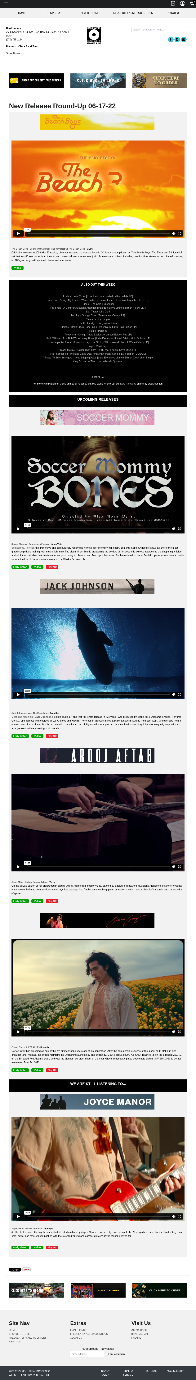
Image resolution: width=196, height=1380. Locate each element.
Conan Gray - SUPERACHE (24, 1047)
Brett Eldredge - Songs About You (98, 323)
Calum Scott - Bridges (98, 319)
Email (137, 1337)
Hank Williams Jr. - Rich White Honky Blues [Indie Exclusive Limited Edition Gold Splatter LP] (98, 338)
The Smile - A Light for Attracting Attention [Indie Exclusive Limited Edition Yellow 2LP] (98, 307)
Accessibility (175, 1371)
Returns (151, 1371)
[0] (192, 5)
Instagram (141, 1334)
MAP (9, 35)
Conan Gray (18, 1051)
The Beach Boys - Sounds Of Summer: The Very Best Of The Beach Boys (48, 249)
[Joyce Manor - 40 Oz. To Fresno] (98, 1102)
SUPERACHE (162, 1058)
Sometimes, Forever (22, 547)
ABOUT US (174, 13)
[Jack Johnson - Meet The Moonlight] (98, 587)
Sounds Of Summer (103, 252)
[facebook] (170, 39)
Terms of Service (128, 1373)
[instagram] (177, 39)
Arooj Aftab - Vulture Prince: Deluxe (29, 882)
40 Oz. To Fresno (21, 1232)
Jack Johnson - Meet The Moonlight (29, 713)
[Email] (183, 39)
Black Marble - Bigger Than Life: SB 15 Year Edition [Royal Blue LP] (98, 349)
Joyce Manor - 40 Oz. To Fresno (27, 1228)
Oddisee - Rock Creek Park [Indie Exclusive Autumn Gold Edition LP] (98, 326)
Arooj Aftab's (74, 885)
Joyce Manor (88, 1232)
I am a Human (116, 1354)
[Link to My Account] (182, 4)
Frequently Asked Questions (132, 13)
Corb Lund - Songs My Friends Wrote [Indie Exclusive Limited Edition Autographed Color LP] (98, 300)
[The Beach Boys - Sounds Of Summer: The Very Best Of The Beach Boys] (98, 122)
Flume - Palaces (98, 330)
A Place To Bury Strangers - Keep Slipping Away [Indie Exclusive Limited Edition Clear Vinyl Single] (98, 357)
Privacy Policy (105, 1373)
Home (12, 1330)
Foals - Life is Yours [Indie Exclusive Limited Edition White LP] (98, 296)
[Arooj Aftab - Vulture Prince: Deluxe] (98, 756)
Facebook (140, 1330)
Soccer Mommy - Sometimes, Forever (30, 544)
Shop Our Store (19, 1334)
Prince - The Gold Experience (98, 303)
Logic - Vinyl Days (98, 346)
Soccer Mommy (98, 547)
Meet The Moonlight (22, 716)
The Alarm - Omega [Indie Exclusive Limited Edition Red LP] (98, 334)
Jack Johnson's (44, 716)
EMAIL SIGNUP (78, 1330)
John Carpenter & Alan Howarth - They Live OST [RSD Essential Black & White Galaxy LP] (98, 342)
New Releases (90, 13)
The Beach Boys (140, 252)
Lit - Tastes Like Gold (98, 311)
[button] (56, 13)
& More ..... (98, 376)
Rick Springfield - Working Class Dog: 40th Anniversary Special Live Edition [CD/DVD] (98, 353)
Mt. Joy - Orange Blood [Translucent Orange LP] (98, 315)
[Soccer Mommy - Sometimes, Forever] (98, 418)
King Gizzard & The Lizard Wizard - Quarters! (98, 361)
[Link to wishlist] (173, 4)
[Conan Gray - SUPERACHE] (98, 921)
